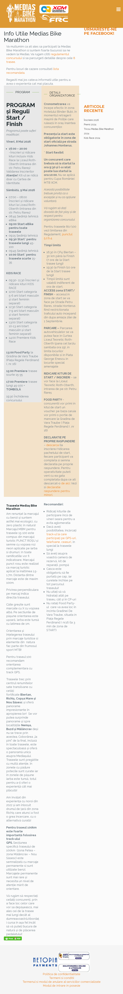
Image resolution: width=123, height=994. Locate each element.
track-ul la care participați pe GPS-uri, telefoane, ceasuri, (61, 538)
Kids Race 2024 (92, 138)
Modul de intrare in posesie (61, 985)
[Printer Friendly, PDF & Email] (13, 938)
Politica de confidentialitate (61, 974)
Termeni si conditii (61, 978)
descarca (52, 445)
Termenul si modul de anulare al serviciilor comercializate (62, 981)
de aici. (65, 483)
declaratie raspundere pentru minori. (57, 491)
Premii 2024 (90, 124)
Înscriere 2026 (91, 120)
